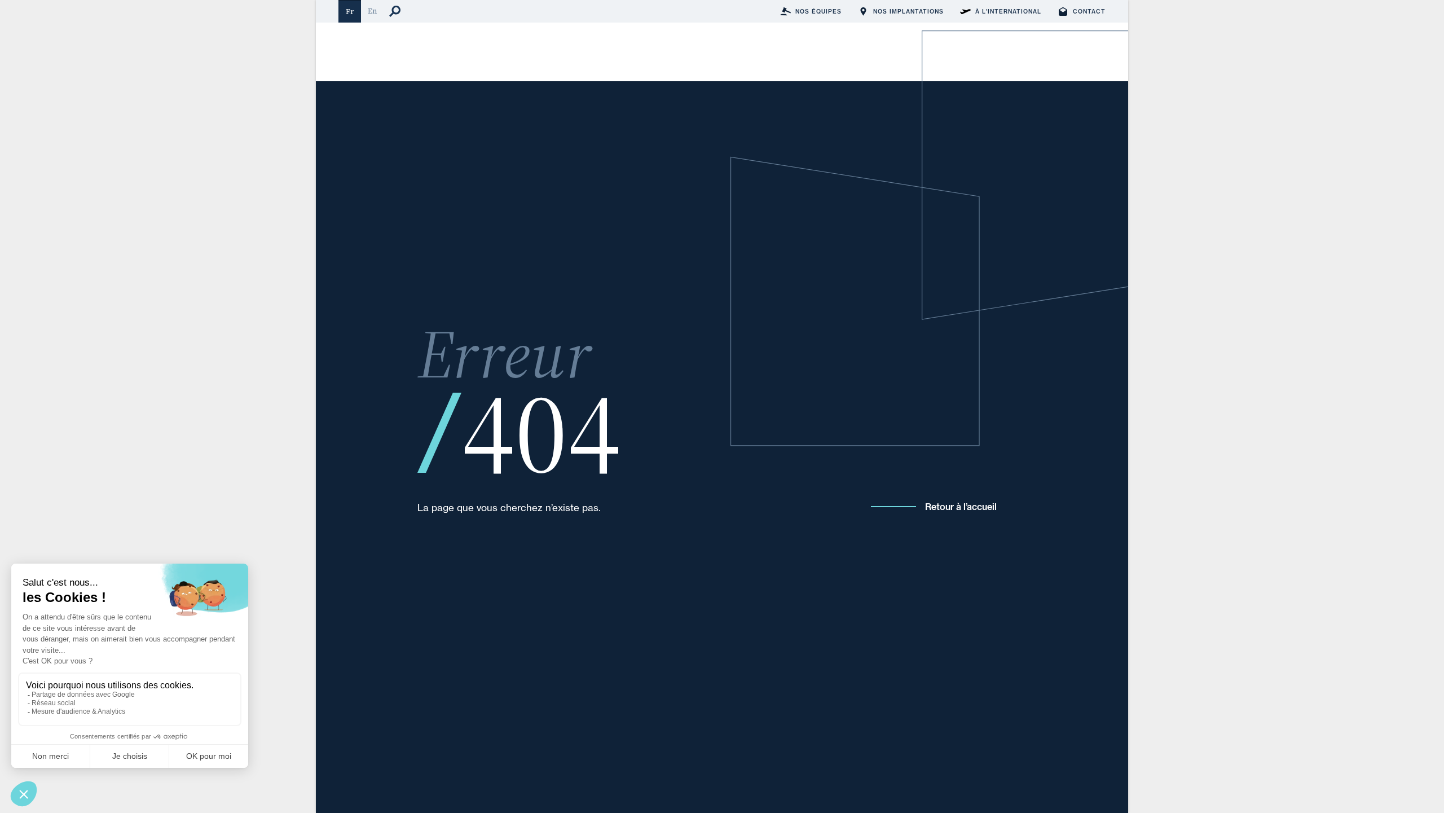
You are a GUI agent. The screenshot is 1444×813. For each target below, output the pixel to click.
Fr (350, 11)
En (372, 11)
